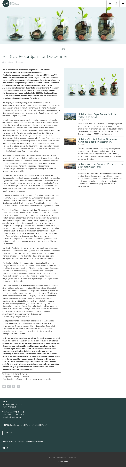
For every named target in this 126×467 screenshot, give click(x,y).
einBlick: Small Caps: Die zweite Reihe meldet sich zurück (97, 115)
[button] (4, 386)
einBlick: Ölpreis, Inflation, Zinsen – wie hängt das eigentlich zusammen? (98, 140)
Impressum (61, 457)
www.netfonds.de (43, 379)
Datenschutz (72, 457)
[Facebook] (3, 448)
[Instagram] (7, 448)
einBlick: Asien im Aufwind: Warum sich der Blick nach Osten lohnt (100, 165)
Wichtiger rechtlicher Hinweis (14, 374)
